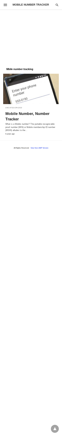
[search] (57, 5)
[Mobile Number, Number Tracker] (31, 89)
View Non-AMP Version (39, 148)
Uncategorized (13, 108)
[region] (31, 37)
